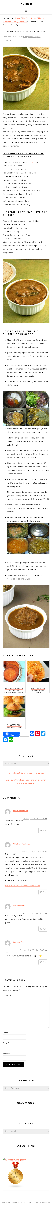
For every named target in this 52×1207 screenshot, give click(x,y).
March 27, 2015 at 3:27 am (34, 851)
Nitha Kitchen (26, 4)
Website (7, 1053)
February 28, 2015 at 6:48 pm (33, 950)
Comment (8, 995)
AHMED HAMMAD (21, 844)
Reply (42, 830)
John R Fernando (20, 810)
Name (6, 1032)
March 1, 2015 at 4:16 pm (35, 913)
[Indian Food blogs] (16, 1187)
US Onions (32, 162)
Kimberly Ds (18, 942)
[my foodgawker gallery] (14, 1159)
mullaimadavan (19, 905)
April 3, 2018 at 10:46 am (35, 818)
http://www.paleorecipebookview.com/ (22, 885)
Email (6, 1043)
